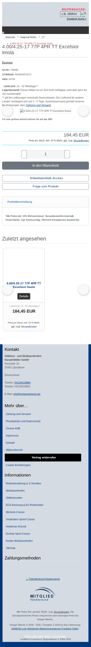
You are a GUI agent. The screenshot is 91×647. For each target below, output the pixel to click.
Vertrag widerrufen (43, 457)
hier (77, 220)
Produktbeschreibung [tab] (19, 201)
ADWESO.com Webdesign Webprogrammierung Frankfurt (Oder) (45, 628)
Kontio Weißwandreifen (19, 540)
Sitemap (10, 548)
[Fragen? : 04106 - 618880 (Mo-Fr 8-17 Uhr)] (78, 30)
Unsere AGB (12, 428)
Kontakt (10, 442)
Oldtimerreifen (13, 497)
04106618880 (22, 382)
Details (23, 296)
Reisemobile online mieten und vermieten (45, 636)
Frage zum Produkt (45, 186)
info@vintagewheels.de (26, 394)
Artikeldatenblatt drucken (46, 178)
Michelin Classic (15, 512)
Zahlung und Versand (38, 105)
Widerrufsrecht (14, 449)
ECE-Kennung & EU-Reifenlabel (24, 505)
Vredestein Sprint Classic (20, 519)
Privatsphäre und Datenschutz (23, 421)
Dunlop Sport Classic (17, 533)
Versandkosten (81, 140)
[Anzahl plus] (67, 154)
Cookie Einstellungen (18, 465)
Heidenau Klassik (15, 526)
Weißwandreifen (15, 490)
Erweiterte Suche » (76, 19)
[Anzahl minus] (24, 154)
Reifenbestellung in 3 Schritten (23, 483)
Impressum (12, 435)
